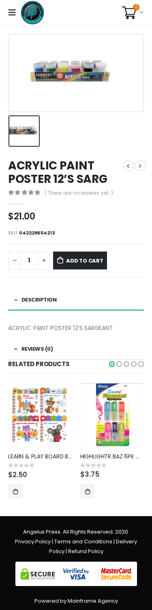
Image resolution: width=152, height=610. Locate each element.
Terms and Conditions (83, 541)
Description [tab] (39, 300)
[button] (112, 364)
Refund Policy (85, 551)
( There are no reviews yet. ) (79, 192)
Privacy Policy (33, 541)
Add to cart (84, 261)
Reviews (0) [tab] (37, 349)
